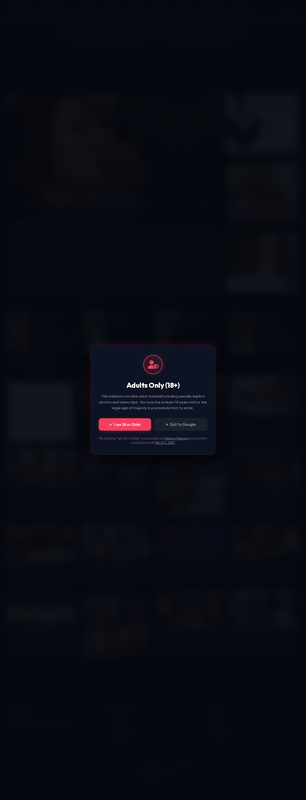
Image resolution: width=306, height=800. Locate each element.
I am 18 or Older (127, 425)
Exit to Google (183, 424)
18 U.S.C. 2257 (165, 442)
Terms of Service (176, 438)
